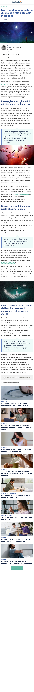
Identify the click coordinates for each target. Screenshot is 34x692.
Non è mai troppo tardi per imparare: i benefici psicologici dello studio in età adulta (16, 427)
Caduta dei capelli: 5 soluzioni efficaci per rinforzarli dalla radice (16, 450)
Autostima (4, 401)
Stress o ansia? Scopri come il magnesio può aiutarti (16, 518)
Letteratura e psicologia (8, 493)
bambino (29, 328)
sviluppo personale (8, 262)
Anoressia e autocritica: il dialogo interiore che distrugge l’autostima (14, 404)
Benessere (4, 6)
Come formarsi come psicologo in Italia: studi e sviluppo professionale (16, 540)
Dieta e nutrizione (6, 515)
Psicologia (4, 537)
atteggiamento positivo (20, 194)
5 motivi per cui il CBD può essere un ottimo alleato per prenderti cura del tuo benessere (16, 473)
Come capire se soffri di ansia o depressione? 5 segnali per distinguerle (16, 562)
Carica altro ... (17, 568)
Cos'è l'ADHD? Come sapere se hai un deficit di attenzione (15, 496)
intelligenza (5, 84)
